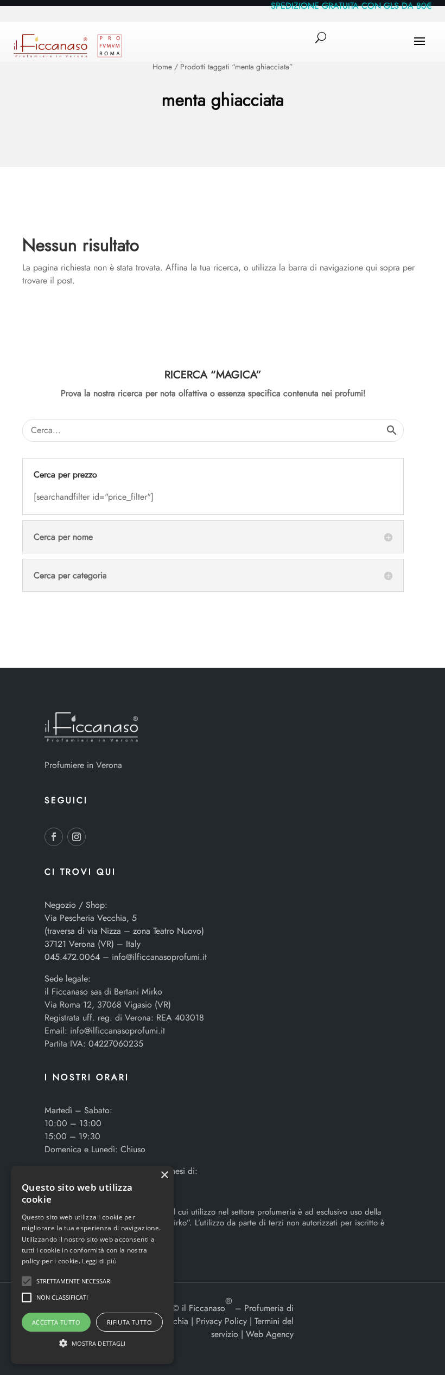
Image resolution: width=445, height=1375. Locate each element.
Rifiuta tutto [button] (129, 1322)
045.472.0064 (72, 957)
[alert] (92, 1265)
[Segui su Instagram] (76, 837)
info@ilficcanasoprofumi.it (159, 957)
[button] (26, 1281)
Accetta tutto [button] (56, 1322)
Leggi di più (99, 1261)
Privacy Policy (221, 1321)
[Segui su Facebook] (53, 837)
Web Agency (270, 1334)
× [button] (164, 1175)
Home (162, 66)
